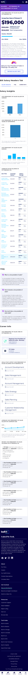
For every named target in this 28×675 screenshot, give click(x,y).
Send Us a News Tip (6, 594)
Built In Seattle (5, 645)
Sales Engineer (3, 241)
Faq (15, 84)
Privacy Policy (14, 663)
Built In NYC (4, 638)
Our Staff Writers (5, 573)
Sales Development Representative (5, 189)
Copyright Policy (14, 661)
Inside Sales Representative (5, 179)
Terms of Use (14, 666)
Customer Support (6, 602)
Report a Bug (4, 608)
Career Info (22, 84)
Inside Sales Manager (4, 220)
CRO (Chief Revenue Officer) (4, 263)
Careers (3, 570)
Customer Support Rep (4, 183)
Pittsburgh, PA (14, 6)
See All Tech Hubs (5, 648)
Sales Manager (3, 230)
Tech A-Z (3, 611)
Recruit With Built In (6, 588)
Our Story (3, 567)
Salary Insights (6, 84)
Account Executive (3, 210)
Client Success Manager (3, 215)
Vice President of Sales (4, 257)
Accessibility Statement (14, 658)
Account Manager (3, 205)
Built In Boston (5, 626)
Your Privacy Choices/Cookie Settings (14, 669)
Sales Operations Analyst (4, 200)
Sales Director (3, 251)
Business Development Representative (5, 194)
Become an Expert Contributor (9, 591)
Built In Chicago (5, 629)
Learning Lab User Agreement (14, 656)
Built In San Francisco (7, 642)
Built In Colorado (5, 632)
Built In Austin (5, 623)
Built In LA (4, 635)
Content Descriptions (6, 576)
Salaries (4, 6)
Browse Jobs (4, 615)
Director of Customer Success (4, 246)
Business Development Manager (5, 226)
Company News (5, 579)
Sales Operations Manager (4, 236)
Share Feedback (5, 605)
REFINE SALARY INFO (14, 71)
